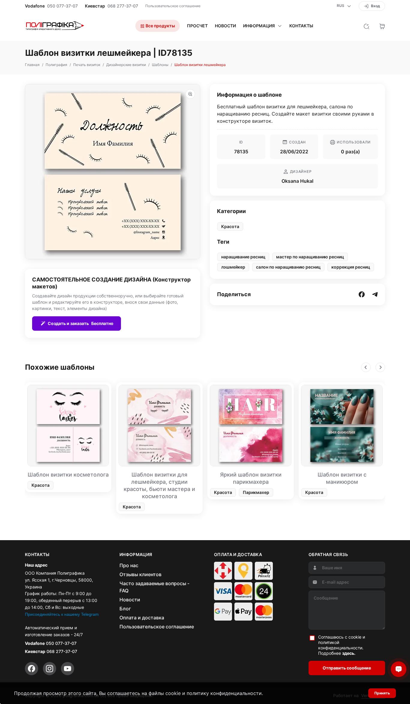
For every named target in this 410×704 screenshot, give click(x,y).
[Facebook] (31, 668)
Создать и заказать (80, 323)
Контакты (301, 25)
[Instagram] (49, 668)
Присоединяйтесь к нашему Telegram (62, 614)
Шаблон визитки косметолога (68, 474)
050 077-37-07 (62, 6)
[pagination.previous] (366, 367)
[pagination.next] (380, 367)
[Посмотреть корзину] (382, 25)
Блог (125, 609)
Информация (259, 25)
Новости (225, 25)
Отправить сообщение (347, 667)
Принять (382, 693)
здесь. (348, 653)
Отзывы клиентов (140, 574)
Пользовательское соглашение (172, 6)
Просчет (197, 25)
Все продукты (160, 25)
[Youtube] (67, 668)
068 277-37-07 (122, 6)
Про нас (128, 565)
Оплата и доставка (141, 618)
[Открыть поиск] (366, 25)
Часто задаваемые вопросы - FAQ (154, 587)
